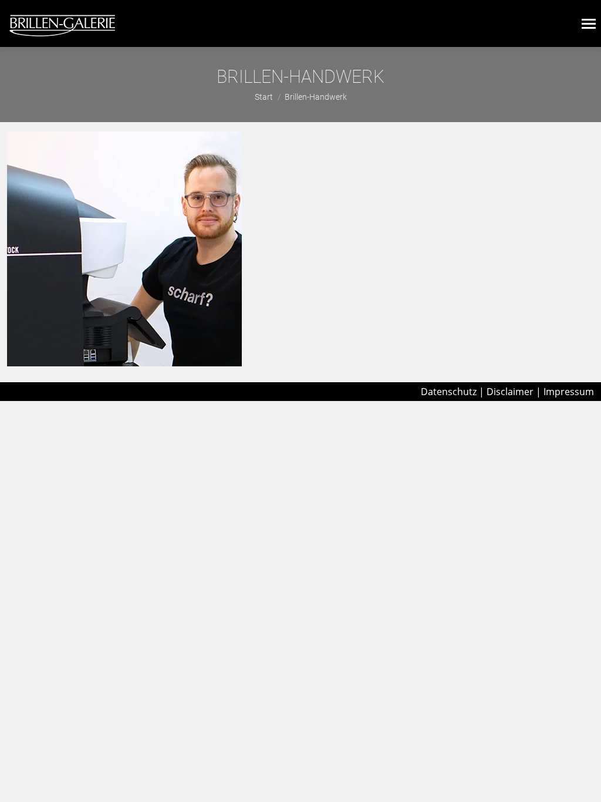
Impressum (568, 391)
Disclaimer (510, 391)
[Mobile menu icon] (588, 23)
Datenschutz (449, 391)
